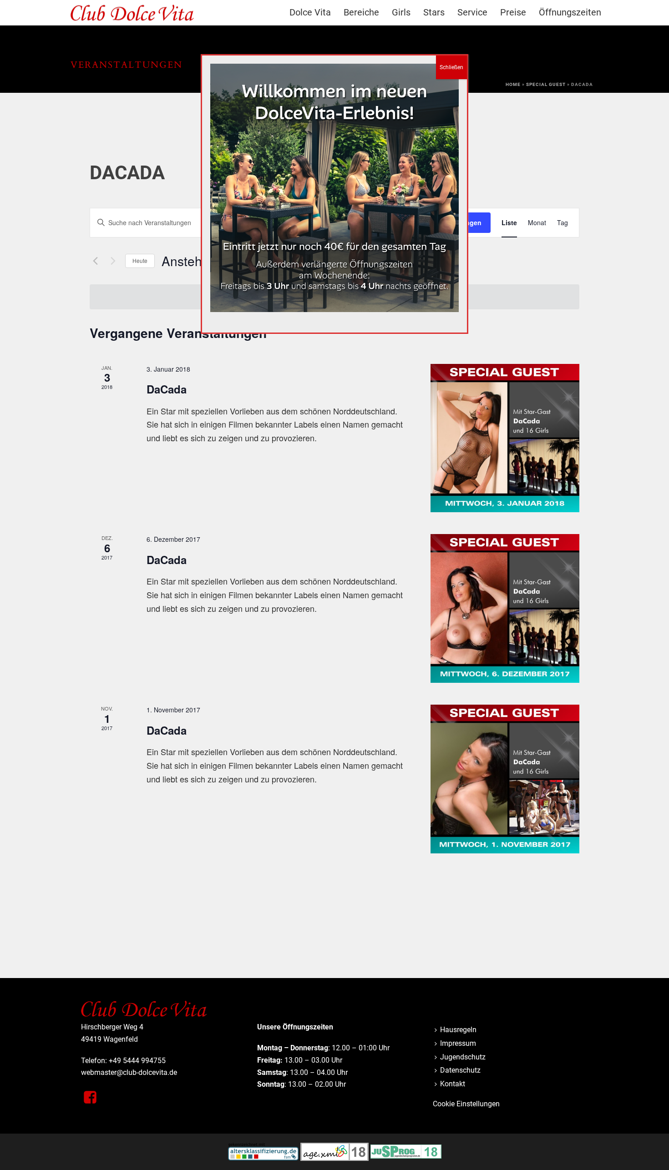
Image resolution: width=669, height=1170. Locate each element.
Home (513, 84)
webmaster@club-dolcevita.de (129, 1072)
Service (472, 12)
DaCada (167, 389)
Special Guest (546, 84)
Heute (139, 260)
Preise (513, 12)
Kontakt (452, 1083)
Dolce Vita (310, 12)
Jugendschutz (463, 1057)
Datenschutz (460, 1070)
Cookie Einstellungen (466, 1103)
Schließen (451, 67)
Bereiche (361, 12)
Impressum (458, 1043)
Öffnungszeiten (570, 12)
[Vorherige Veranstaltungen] (95, 261)
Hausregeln (458, 1029)
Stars (434, 12)
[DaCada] (505, 438)
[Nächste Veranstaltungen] (112, 261)
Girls (401, 12)
